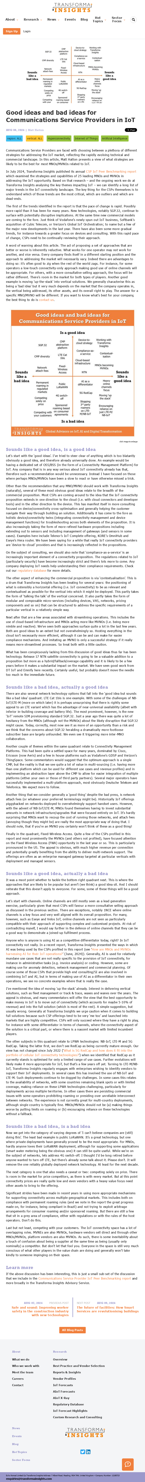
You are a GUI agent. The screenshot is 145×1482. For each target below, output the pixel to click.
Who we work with (25, 1366)
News (51, 19)
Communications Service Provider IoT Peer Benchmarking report (85, 1278)
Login (26, 31)
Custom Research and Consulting (77, 1417)
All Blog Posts (72, 1330)
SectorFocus (117, 20)
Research (31, 19)
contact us (46, 300)
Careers (18, 1378)
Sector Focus (21, 1459)
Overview (60, 1359)
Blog (84, 19)
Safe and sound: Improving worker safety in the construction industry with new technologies (40, 1311)
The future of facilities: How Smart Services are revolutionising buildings (108, 1309)
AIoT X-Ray (61, 1398)
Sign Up (12, 31)
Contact (17, 1385)
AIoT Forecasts (64, 1391)
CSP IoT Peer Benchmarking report (111, 171)
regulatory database (32, 570)
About (10, 19)
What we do (20, 1359)
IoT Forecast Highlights (70, 1411)
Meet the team (22, 1372)
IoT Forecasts (63, 1385)
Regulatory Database (68, 1404)
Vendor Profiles (64, 1378)
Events (70, 19)
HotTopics (98, 20)
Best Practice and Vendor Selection (79, 1366)
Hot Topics (19, 1452)
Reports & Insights (67, 1372)
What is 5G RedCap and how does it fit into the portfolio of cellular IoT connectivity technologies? (69, 1052)
